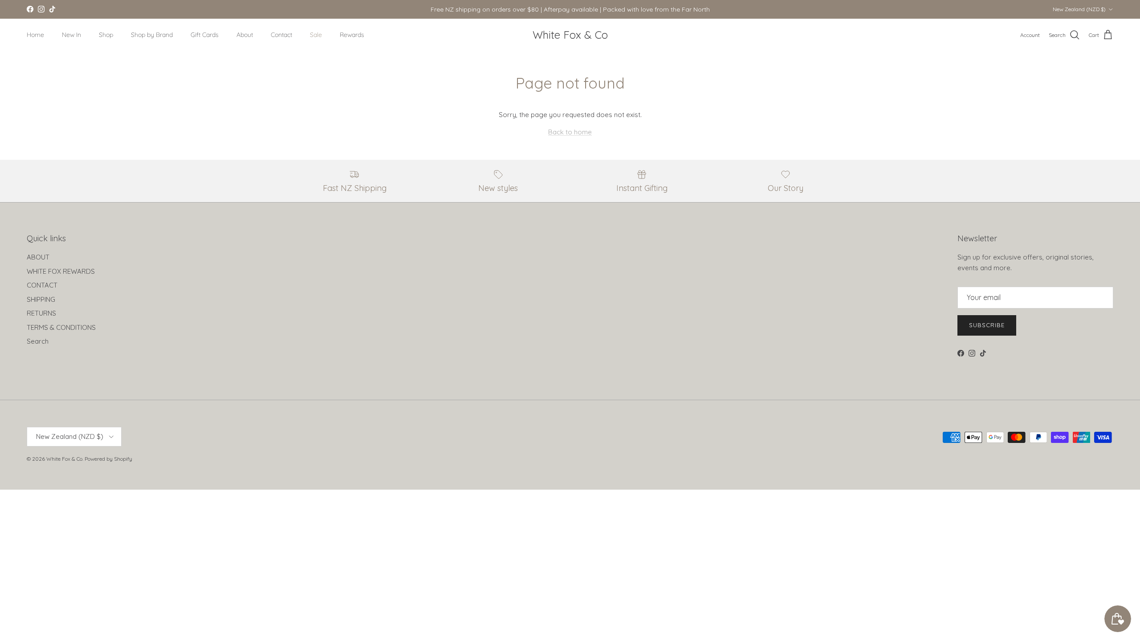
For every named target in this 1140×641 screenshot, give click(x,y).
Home (35, 35)
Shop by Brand (152, 35)
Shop (106, 35)
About (244, 35)
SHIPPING (41, 299)
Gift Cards (205, 35)
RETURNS (41, 313)
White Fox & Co (64, 458)
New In (71, 35)
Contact (281, 35)
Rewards (352, 35)
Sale (316, 35)
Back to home (570, 132)
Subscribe (987, 325)
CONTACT (42, 285)
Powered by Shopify (108, 458)
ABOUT (38, 257)
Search (38, 341)
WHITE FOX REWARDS (61, 271)
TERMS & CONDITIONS (61, 327)
